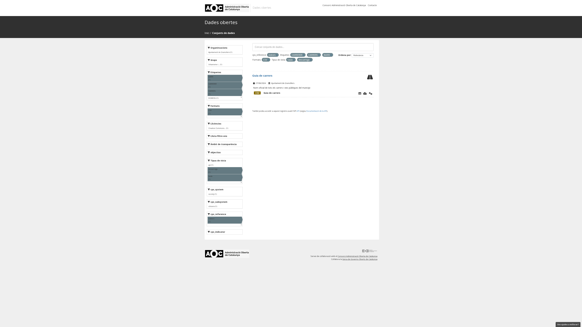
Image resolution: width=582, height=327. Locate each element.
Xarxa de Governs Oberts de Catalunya (359, 259)
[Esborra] (276, 55)
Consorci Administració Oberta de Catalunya (344, 5)
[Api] (370, 93)
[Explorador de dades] (359, 93)
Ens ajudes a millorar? (568, 324)
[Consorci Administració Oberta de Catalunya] (369, 252)
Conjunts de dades (223, 33)
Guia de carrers (262, 75)
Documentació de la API (316, 111)
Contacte (372, 5)
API (298, 111)
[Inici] (228, 8)
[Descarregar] (365, 93)
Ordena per (344, 55)
